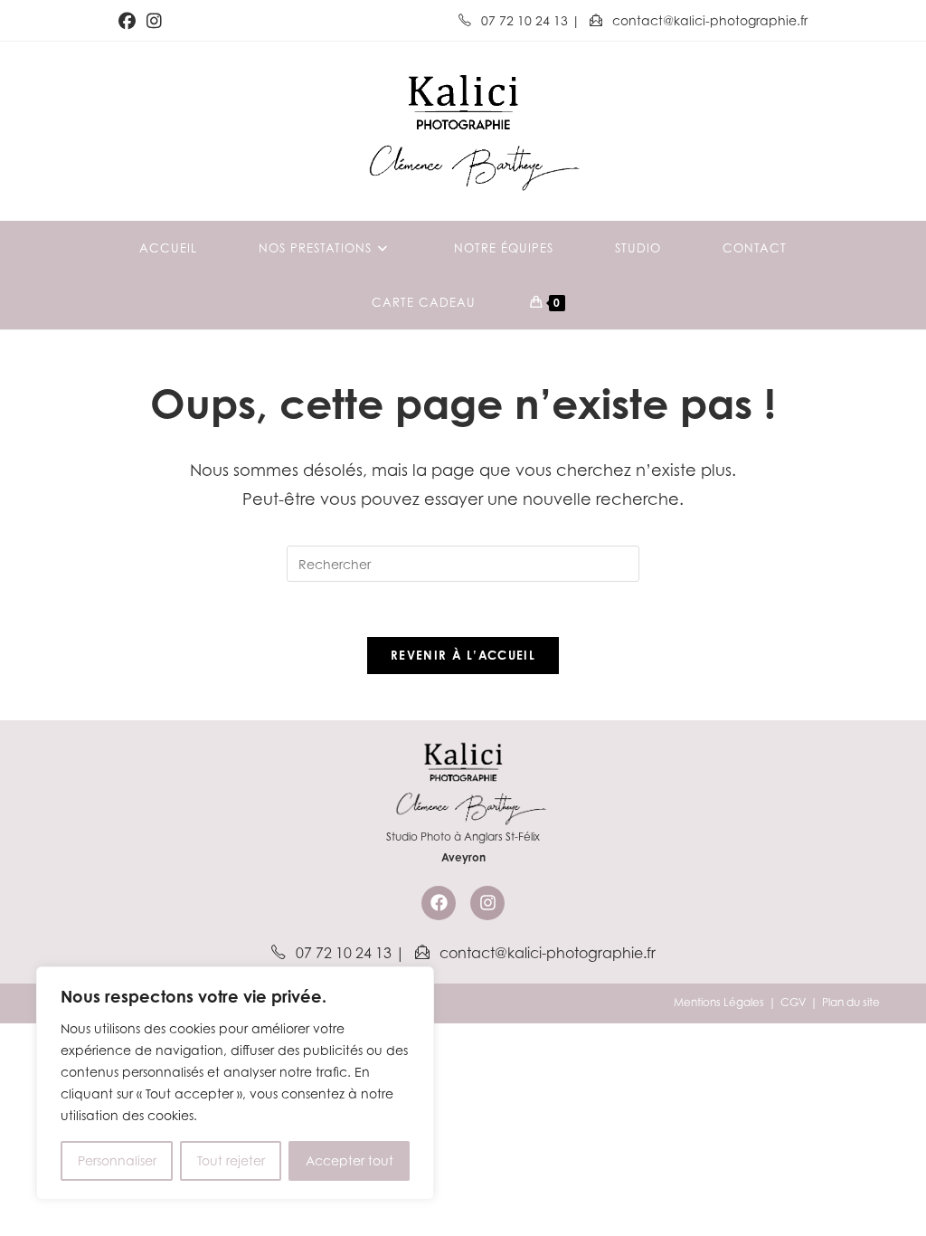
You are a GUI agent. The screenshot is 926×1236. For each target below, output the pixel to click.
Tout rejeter (231, 1160)
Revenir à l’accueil (463, 655)
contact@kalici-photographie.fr (708, 20)
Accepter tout (349, 1160)
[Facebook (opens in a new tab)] (129, 21)
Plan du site (851, 1002)
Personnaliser (117, 1160)
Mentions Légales (719, 1002)
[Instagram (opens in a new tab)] (154, 21)
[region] (235, 1083)
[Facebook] (438, 903)
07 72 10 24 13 (524, 20)
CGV (793, 1002)
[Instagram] (487, 903)
